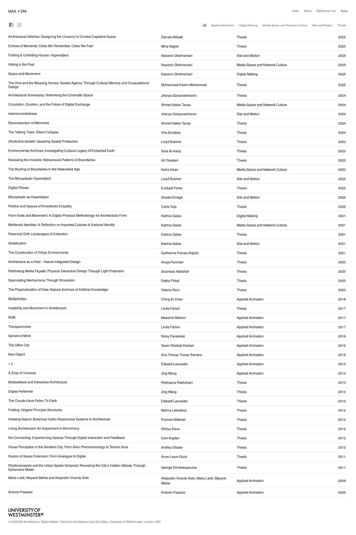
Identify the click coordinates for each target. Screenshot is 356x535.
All (204, 25)
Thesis (341, 25)
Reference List (326, 11)
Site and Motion (322, 25)
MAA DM (17, 11)
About (308, 11)
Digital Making (248, 25)
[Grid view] (19, 25)
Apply (344, 11)
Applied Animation (222, 25)
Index (295, 11)
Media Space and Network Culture (284, 25)
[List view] (11, 25)
